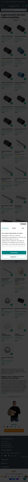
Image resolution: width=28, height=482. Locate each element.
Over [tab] (23, 228)
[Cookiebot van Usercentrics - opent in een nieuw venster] (20, 224)
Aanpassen (13, 256)
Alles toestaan (14, 252)
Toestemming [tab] (5, 228)
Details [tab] (14, 228)
